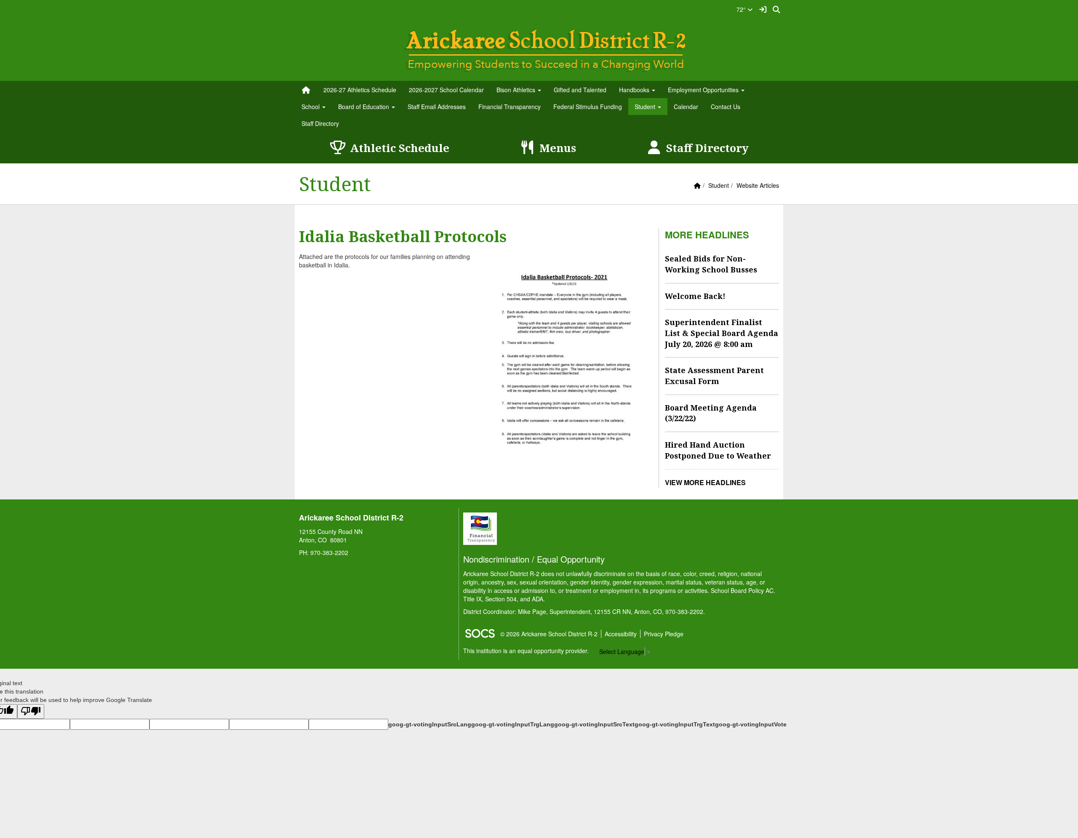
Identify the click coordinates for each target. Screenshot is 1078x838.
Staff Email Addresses (437, 106)
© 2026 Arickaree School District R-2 (549, 634)
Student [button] (646, 106)
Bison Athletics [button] (516, 89)
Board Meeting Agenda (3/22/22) (711, 413)
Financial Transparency (509, 106)
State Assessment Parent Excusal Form (714, 375)
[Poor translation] (30, 711)
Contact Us (725, 106)
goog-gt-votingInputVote (751, 724)
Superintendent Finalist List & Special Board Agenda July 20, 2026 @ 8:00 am (721, 333)
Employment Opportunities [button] (704, 89)
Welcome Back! (695, 296)
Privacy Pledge (663, 634)
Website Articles (757, 185)
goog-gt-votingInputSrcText (594, 724)
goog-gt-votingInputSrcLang (429, 724)
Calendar (686, 106)
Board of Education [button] (364, 106)
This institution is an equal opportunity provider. (526, 650)
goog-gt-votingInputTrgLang (512, 724)
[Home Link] (306, 89)
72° (741, 9)
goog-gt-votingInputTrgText (675, 724)
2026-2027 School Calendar (446, 89)
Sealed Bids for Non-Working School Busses (711, 264)
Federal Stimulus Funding (587, 106)
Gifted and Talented (580, 89)
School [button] (311, 106)
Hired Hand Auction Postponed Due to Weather (718, 450)
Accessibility (621, 634)
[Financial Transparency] (480, 527)
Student (718, 185)
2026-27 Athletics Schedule (359, 89)
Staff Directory (320, 123)
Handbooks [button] (635, 89)
